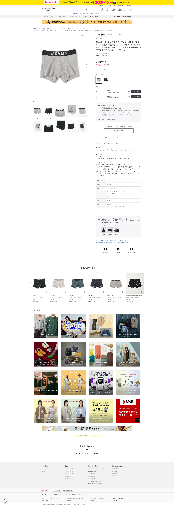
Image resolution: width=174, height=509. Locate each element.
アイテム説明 (103, 138)
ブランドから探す (69, 469)
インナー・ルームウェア (62, 28)
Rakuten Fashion (36, 28)
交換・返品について (123, 240)
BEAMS (100, 38)
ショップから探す (69, 471)
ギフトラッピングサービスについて (109, 225)
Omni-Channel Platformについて (96, 483)
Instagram (114, 473)
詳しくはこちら (128, 126)
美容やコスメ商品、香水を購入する (75, 498)
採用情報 (83, 504)
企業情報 (44, 504)
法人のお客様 (91, 478)
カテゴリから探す (69, 474)
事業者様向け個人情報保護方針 (63, 504)
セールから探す (69, 476)
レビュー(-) (134, 138)
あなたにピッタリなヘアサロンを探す (50, 498)
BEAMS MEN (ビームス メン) (48, 28)
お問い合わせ (91, 476)
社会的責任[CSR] (75, 504)
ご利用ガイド (91, 474)
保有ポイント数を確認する (119, 498)
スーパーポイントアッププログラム (97, 469)
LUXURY (44, 471)
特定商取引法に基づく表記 (94, 481)
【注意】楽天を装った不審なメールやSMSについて (87, 436)
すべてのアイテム (69, 478)
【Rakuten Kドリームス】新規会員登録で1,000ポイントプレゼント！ (68, 494)
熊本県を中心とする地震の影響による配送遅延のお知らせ (87, 13)
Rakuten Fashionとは (93, 471)
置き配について (113, 240)
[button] (60, 66)
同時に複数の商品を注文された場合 (104, 243)
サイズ (118, 138)
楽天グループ (121, 5)
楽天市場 (129, 5)
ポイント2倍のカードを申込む (96, 498)
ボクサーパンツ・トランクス (75, 28)
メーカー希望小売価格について (121, 243)
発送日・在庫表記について (102, 240)
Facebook (114, 471)
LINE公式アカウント (117, 476)
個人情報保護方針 (51, 504)
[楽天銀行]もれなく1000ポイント (107, 5)
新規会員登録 (115, 469)
